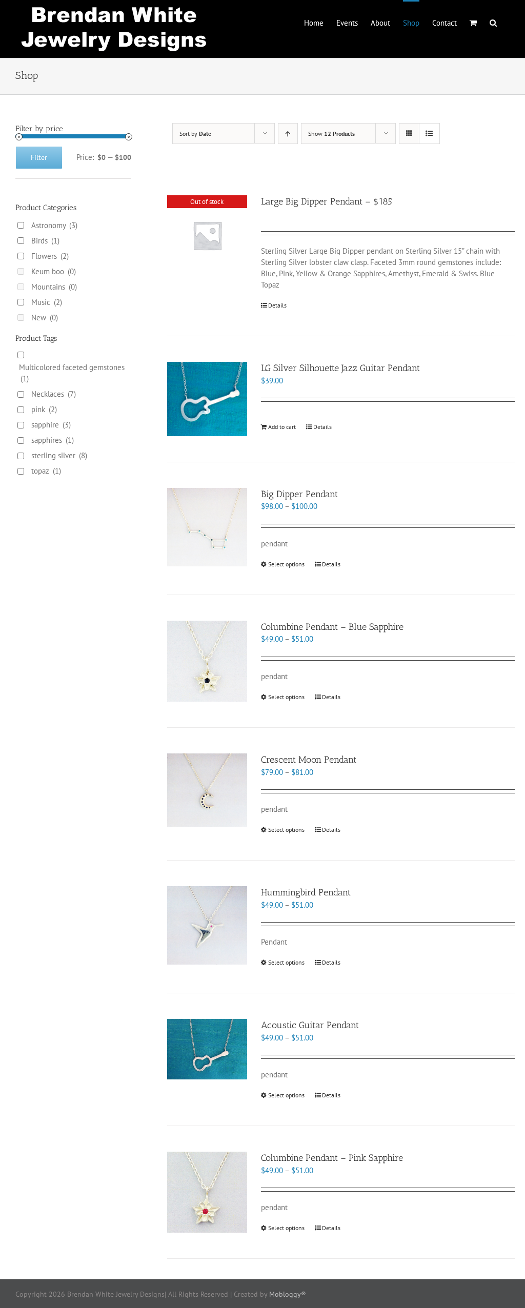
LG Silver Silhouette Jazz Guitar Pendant (340, 368)
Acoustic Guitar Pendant (310, 1025)
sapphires (52, 440)
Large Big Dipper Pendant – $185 (326, 201)
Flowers (50, 256)
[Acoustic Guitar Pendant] (207, 1049)
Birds (45, 241)
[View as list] (429, 134)
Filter (39, 157)
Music (46, 302)
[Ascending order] (288, 133)
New (44, 317)
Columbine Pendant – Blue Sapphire (332, 626)
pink (44, 409)
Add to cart (282, 427)
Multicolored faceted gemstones (72, 372)
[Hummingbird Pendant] (207, 925)
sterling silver (59, 455)
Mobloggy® (287, 1294)
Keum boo (53, 271)
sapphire (51, 425)
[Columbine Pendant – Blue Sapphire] (207, 661)
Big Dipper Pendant (299, 494)
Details (277, 305)
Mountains (54, 287)
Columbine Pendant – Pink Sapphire (332, 1157)
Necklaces (53, 394)
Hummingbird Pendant (306, 892)
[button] (493, 22)
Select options (286, 564)
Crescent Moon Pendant (308, 759)
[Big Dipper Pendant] (207, 527)
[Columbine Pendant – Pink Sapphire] (207, 1192)
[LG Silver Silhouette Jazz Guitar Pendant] (207, 399)
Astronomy (54, 225)
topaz (46, 471)
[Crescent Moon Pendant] (207, 790)
